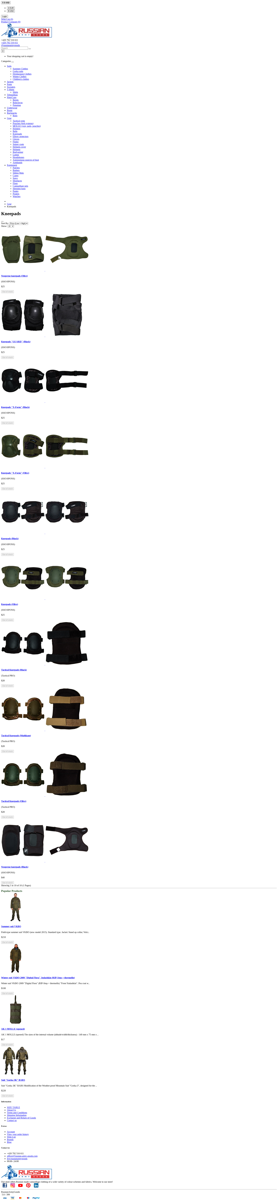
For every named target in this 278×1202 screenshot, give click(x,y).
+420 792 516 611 (9, 42)
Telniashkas (12, 95)
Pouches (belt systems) (23, 123)
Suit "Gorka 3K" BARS (13, 1080)
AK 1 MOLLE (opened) (13, 1029)
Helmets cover (19, 147)
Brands (10, 1139)
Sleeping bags (19, 188)
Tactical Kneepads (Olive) (13, 801)
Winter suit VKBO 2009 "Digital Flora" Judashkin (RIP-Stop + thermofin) (38, 977)
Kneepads (17, 134)
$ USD (11, 11)
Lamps (16, 154)
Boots (9, 110)
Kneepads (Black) (10, 538)
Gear (9, 118)
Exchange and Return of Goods (21, 1118)
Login (4, 16)
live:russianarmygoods (17, 1158)
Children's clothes (21, 79)
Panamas (17, 105)
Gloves (16, 139)
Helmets (16, 149)
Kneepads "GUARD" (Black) (15, 341)
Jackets (10, 82)
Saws (15, 178)
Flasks (16, 141)
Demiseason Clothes (22, 74)
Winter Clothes (19, 76)
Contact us (12, 1120)
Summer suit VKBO (11, 926)
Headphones (18, 157)
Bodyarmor (18, 152)
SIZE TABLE (13, 1107)
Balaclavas (18, 102)
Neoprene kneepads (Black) (14, 867)
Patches (16, 168)
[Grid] (2, 221)
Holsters (16, 128)
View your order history (18, 1134)
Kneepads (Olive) (9, 604)
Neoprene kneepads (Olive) (14, 276)
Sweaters (11, 87)
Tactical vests (19, 121)
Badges (16, 170)
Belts (15, 131)
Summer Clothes (20, 68)
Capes (15, 175)
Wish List (11, 1137)
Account (11, 1131)
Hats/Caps (11, 97)
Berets (16, 100)
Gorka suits (18, 71)
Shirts (15, 92)
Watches (16, 196)
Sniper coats (18, 144)
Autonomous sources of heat (26, 160)
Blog (9, 1142)
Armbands (17, 162)
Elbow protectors (20, 136)
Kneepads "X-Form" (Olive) (15, 473)
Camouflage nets (20, 186)
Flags (15, 183)
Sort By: (5, 223)
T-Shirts (10, 89)
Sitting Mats (18, 173)
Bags (15, 115)
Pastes (15, 191)
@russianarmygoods (10, 45)
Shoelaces (17, 181)
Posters (16, 194)
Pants (9, 84)
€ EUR (11, 8)
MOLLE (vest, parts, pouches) (27, 126)
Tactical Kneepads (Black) (14, 670)
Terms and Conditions (17, 1112)
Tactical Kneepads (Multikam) (16, 735)
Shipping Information (16, 1115)
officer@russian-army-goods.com (22, 1156)
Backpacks (12, 113)
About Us (11, 1110)
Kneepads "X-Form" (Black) (15, 407)
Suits (9, 66)
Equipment (12, 165)
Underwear (12, 108)
